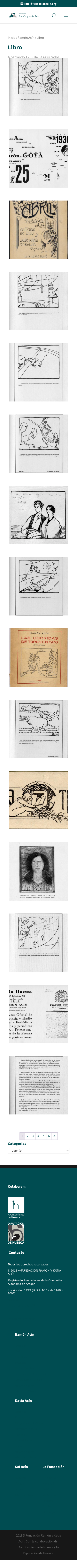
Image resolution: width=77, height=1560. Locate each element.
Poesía (19, 1483)
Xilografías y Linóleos (29, 1423)
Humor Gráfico (24, 1368)
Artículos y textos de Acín (31, 1374)
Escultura (21, 1357)
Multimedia (50, 1495)
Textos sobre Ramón (28, 1379)
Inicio (11, 38)
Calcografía (22, 1417)
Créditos (13, 1312)
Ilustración (21, 1362)
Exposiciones (23, 1440)
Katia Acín (23, 1400)
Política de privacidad (22, 1318)
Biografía (21, 1345)
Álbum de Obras (25, 1391)
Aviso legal (15, 1299)
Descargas (49, 1512)
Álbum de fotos (24, 1385)
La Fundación (53, 1466)
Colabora (48, 1506)
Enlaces (48, 1500)
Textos (19, 1446)
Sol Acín (48, 1489)
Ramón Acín (26, 38)
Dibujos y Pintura (26, 1428)
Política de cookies (21, 1306)
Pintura (19, 1351)
